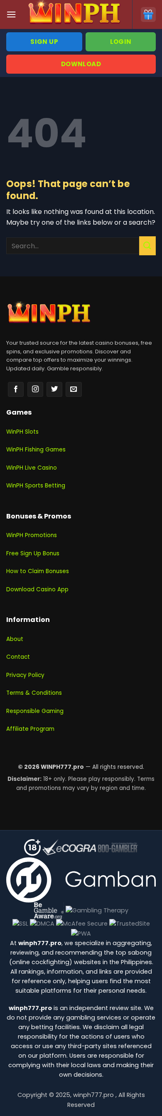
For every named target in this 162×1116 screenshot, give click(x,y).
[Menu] (11, 14)
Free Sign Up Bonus (32, 553)
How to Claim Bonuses (37, 571)
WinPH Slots (22, 432)
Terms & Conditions (34, 693)
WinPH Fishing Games (36, 450)
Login (121, 41)
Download (81, 64)
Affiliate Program (30, 729)
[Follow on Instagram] (35, 389)
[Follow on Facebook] (16, 389)
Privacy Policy (25, 675)
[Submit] (147, 245)
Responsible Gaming (35, 711)
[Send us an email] (73, 389)
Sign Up (44, 41)
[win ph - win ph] (74, 14)
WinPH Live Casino (31, 468)
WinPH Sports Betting (35, 486)
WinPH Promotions (31, 535)
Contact (18, 657)
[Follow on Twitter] (54, 389)
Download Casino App (37, 589)
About (14, 639)
